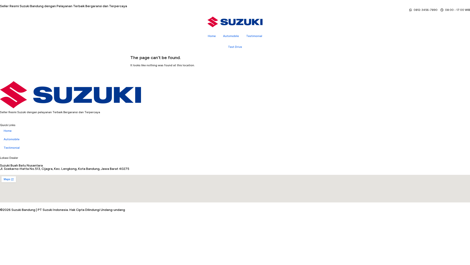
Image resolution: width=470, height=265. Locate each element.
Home (212, 36)
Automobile (231, 36)
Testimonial (254, 36)
